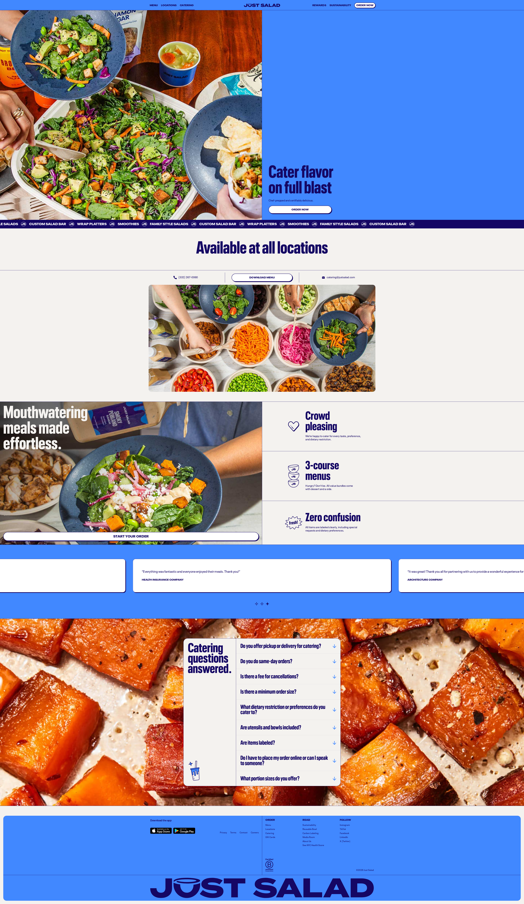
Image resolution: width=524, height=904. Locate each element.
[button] (256, 603)
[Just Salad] (262, 5)
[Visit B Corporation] (269, 865)
